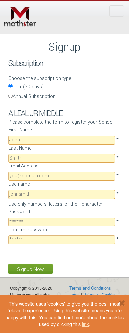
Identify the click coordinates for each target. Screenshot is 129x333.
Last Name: (20, 148)
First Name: (20, 129)
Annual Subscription (34, 96)
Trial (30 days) (28, 86)
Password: (19, 211)
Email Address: (24, 166)
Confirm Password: (29, 229)
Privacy (90, 294)
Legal (74, 294)
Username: (19, 184)
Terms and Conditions (90, 288)
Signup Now (30, 269)
